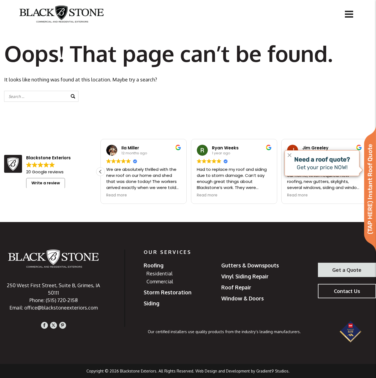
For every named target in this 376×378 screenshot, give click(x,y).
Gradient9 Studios (272, 371)
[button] (100, 172)
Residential (159, 273)
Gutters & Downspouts (250, 265)
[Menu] (349, 14)
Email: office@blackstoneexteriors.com (53, 308)
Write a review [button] (45, 183)
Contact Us (347, 291)
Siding (151, 303)
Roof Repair (236, 287)
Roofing (154, 265)
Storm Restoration (168, 292)
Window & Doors (242, 298)
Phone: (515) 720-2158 (53, 300)
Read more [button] (116, 195)
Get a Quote (346, 270)
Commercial (159, 281)
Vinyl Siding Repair (245, 276)
